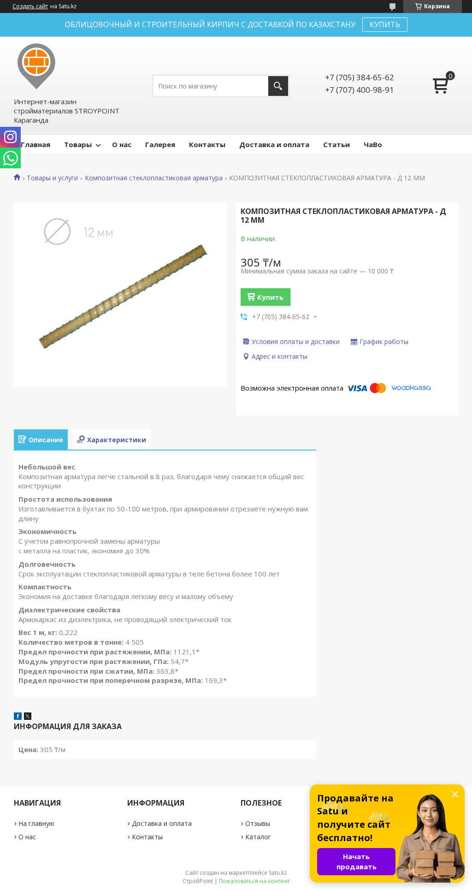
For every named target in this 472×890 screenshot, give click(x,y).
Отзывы (257, 823)
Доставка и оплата (274, 144)
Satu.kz (278, 873)
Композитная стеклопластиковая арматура (154, 178)
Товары (78, 144)
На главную (36, 823)
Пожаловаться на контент (254, 881)
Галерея (160, 144)
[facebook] (18, 717)
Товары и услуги (52, 178)
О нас (121, 144)
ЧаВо (373, 144)
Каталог (258, 836)
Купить (270, 297)
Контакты (207, 144)
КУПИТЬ (385, 24)
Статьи (336, 144)
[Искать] (278, 86)
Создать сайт (30, 6)
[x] (27, 717)
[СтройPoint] (37, 66)
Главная (35, 144)
